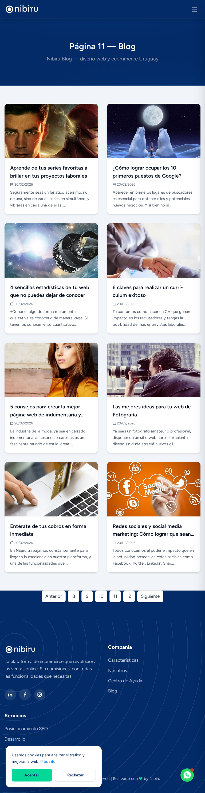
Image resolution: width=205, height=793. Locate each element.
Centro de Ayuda (125, 680)
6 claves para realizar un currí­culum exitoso (148, 291)
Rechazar (75, 775)
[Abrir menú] (194, 9)
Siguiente (150, 596)
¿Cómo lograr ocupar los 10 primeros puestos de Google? (147, 172)
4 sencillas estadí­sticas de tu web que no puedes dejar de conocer (49, 291)
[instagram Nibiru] (40, 694)
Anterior (53, 596)
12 (129, 596)
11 (115, 596)
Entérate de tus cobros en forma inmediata (48, 530)
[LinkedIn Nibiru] (10, 694)
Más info (48, 761)
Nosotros (117, 670)
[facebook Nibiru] (25, 694)
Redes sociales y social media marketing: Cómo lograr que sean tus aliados (152, 530)
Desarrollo (15, 739)
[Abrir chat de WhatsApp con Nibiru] (187, 775)
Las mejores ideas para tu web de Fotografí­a (152, 411)
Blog (112, 691)
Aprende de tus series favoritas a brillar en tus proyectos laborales (48, 172)
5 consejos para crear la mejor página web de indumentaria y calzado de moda (45, 411)
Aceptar (31, 775)
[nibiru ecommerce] (22, 9)
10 (101, 596)
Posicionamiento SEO (26, 728)
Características (123, 660)
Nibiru (154, 778)
